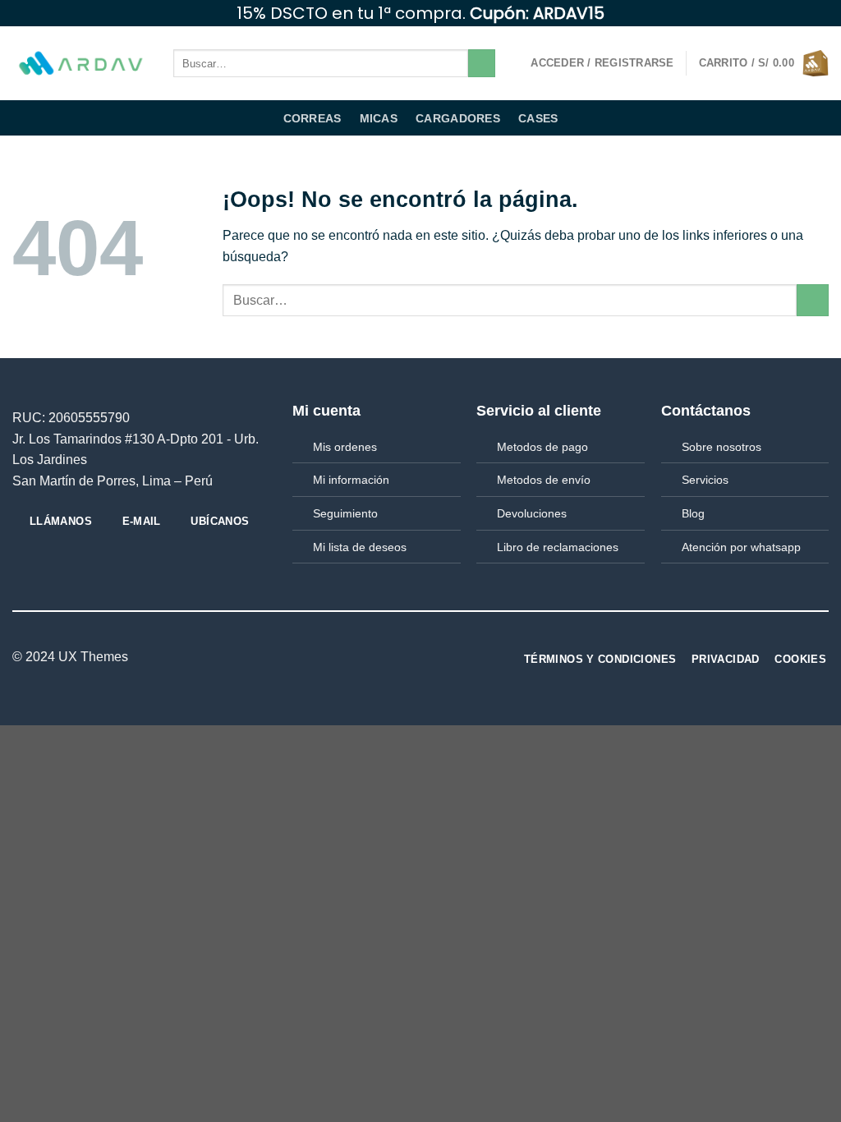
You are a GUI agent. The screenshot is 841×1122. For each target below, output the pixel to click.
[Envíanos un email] (820, 13)
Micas (379, 118)
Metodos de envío (544, 479)
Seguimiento (345, 513)
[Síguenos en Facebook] (774, 13)
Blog (693, 513)
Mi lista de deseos (360, 547)
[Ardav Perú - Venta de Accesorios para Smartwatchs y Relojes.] (80, 63)
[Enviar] (481, 63)
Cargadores (458, 118)
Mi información (351, 479)
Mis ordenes (345, 446)
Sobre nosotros (721, 446)
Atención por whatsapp (741, 547)
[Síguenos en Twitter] (805, 13)
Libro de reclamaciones (557, 547)
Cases (538, 118)
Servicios (705, 479)
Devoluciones (532, 513)
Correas (312, 118)
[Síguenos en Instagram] (789, 13)
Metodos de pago (542, 446)
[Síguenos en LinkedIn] (415, 657)
